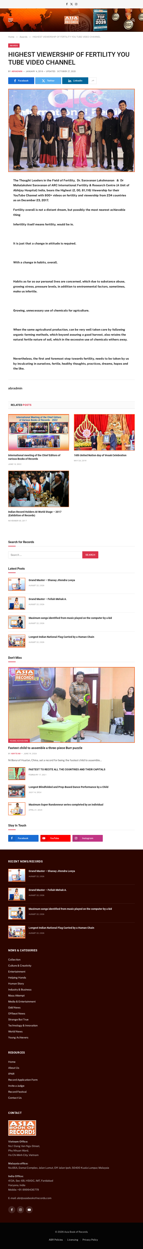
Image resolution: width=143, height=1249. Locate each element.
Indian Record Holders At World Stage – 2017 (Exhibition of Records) (34, 513)
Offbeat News (16, 1013)
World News (15, 1031)
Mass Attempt (16, 995)
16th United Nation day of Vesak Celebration (100, 455)
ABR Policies (56, 1239)
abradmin (17, 71)
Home (11, 1061)
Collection (14, 959)
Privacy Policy (90, 1239)
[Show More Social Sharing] (93, 80)
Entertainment (16, 971)
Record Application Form (23, 1079)
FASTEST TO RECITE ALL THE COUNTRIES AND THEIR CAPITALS (67, 769)
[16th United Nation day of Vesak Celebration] (104, 432)
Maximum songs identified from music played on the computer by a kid (70, 617)
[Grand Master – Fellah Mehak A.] (16, 603)
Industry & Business (19, 989)
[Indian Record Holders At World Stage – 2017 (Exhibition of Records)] (38, 489)
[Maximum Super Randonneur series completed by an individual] (16, 808)
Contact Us (15, 1097)
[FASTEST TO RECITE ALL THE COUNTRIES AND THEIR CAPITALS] (16, 773)
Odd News (14, 1007)
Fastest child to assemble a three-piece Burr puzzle (45, 748)
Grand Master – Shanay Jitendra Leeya (52, 580)
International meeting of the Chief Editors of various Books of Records (34, 457)
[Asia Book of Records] (71, 20)
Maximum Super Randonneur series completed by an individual (66, 804)
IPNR (11, 1073)
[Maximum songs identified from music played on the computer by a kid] (16, 622)
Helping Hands (17, 977)
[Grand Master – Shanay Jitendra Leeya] (16, 584)
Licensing (72, 1239)
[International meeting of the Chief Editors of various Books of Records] (38, 432)
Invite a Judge (16, 1085)
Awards (14, 45)
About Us (13, 1067)
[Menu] (10, 20)
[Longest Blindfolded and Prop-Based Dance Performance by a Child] (16, 791)
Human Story (16, 983)
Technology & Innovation (23, 1025)
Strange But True (18, 1019)
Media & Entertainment (22, 1001)
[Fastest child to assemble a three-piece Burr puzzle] (71, 705)
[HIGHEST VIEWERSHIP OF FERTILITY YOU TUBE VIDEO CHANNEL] (71, 130)
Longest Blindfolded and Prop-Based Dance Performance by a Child (68, 786)
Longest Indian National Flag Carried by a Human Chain (61, 636)
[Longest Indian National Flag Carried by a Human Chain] (16, 641)
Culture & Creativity (19, 965)
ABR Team (15, 754)
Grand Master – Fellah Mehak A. (48, 599)
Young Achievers (19, 741)
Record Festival (17, 1091)
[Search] (133, 20)
